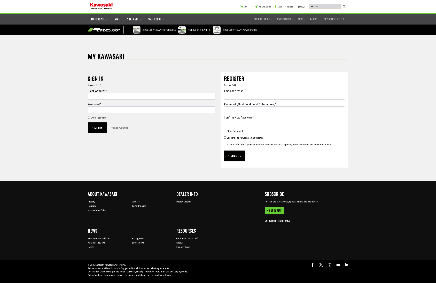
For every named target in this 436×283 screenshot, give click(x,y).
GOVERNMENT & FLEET (334, 19)
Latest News (138, 242)
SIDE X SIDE (133, 19)
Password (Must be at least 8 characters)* (250, 104)
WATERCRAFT (155, 19)
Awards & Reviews (96, 242)
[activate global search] (344, 7)
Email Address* (97, 91)
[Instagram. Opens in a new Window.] (329, 265)
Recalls (180, 242)
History (91, 201)
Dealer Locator (183, 201)
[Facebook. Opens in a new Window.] (312, 265)
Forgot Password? (120, 128)
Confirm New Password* (239, 117)
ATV (116, 19)
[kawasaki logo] (101, 6)
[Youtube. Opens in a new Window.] (338, 265)
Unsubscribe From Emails (277, 220)
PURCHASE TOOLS (262, 19)
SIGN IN (98, 128)
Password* (94, 104)
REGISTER (236, 156)
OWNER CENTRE (284, 19)
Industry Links (183, 247)
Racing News (138, 238)
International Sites (97, 210)
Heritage (92, 206)
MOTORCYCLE (98, 19)
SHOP (301, 19)
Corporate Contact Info (187, 238)
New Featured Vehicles (99, 238)
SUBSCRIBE (275, 211)
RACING (313, 19)
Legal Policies (139, 206)
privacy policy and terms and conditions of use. (308, 144)
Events (91, 247)
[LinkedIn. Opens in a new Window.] (346, 265)
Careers (136, 201)
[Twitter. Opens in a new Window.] (321, 265)
